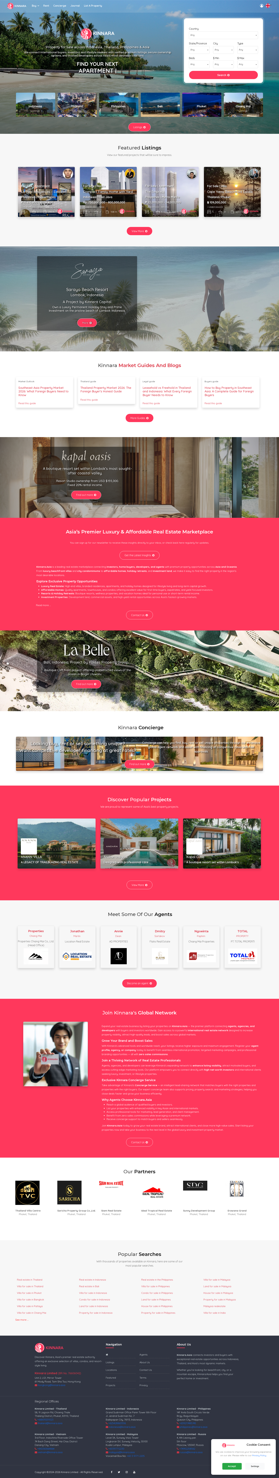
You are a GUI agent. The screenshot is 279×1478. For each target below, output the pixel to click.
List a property (93, 5)
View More (138, 231)
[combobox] (223, 35)
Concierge (59, 5)
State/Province (198, 43)
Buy (34, 5)
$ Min (216, 58)
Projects (110, 1385)
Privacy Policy (259, 1455)
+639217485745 (187, 1423)
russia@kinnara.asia (191, 1452)
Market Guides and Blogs (150, 365)
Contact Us (138, 615)
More (85, 322)
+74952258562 (187, 1448)
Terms (143, 1377)
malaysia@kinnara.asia (122, 1452)
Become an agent (137, 983)
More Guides (137, 418)
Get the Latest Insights (137, 555)
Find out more (84, 494)
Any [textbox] (192, 34)
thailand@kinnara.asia (50, 1423)
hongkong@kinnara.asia (51, 1385)
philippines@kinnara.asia (193, 1426)
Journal (75, 5)
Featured (111, 1377)
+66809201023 (45, 1419)
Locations (111, 1369)
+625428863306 (117, 1423)
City (215, 43)
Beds (192, 58)
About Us (145, 1362)
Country (194, 28)
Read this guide (27, 403)
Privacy (144, 1385)
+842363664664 (45, 1448)
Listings (137, 127)
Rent (46, 5)
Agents (144, 1354)
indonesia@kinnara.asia (122, 1426)
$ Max (240, 58)
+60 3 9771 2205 (136, 1456)
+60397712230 (116, 1448)
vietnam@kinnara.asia (50, 1452)
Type (240, 43)
